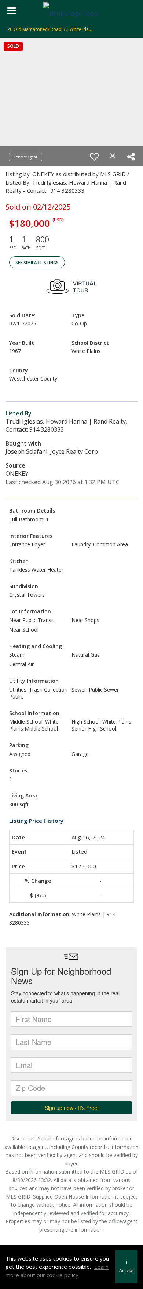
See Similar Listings (37, 262)
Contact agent (25, 157)
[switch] (94, 156)
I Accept (126, 1266)
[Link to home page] (71, 11)
